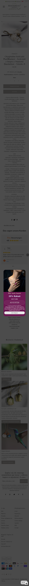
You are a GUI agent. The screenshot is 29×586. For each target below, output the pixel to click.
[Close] (23, 272)
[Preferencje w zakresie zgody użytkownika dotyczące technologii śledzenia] (26, 583)
